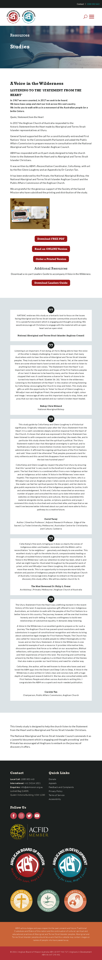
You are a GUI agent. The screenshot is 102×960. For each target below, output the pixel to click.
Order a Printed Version (51, 259)
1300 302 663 (93, 4)
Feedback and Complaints (61, 787)
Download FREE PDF (51, 238)
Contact (80, 4)
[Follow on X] (29, 815)
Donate (52, 779)
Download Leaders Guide (50, 282)
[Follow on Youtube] (37, 815)
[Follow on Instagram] (21, 815)
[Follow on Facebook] (13, 815)
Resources (20, 35)
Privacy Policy (55, 791)
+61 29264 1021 (32, 783)
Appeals (53, 783)
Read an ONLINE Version (51, 249)
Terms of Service (56, 795)
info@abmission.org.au (32, 787)
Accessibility (55, 799)
